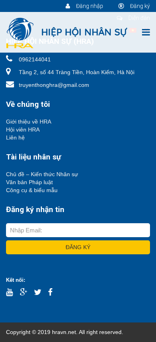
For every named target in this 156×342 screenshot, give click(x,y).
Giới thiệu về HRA (28, 121)
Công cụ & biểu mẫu (32, 190)
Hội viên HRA (23, 129)
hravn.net (64, 332)
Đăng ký (139, 6)
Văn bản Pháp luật (29, 182)
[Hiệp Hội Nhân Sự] (67, 32)
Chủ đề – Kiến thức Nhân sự (42, 174)
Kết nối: (15, 280)
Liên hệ (15, 137)
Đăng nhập (89, 6)
